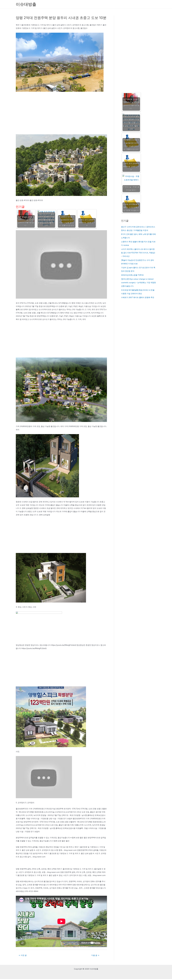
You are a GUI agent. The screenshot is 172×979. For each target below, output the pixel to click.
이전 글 (23, 955)
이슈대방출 (26, 4)
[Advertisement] (61, 117)
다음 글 (95, 955)
